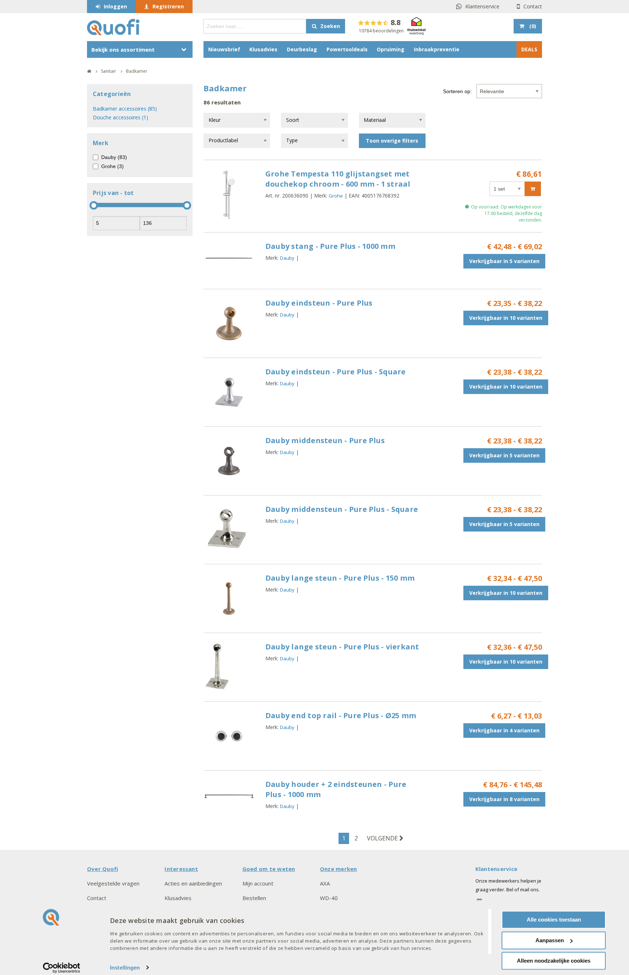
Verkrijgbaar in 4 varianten (504, 730)
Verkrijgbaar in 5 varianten (504, 261)
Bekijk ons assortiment (123, 49)
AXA (325, 883)
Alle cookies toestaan (554, 919)
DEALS (529, 49)
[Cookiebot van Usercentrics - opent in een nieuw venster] (62, 967)
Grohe (336, 195)
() (532, 26)
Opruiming (390, 49)
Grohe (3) (112, 166)
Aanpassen (549, 940)
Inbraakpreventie (436, 49)
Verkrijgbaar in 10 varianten (505, 317)
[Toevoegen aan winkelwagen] (533, 189)
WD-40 (329, 898)
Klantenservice (482, 6)
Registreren (168, 6)
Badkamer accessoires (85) (125, 108)
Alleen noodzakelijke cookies (553, 961)
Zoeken (330, 26)
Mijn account (257, 883)
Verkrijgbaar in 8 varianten (504, 799)
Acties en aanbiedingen (193, 883)
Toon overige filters (392, 140)
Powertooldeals (347, 49)
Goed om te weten (268, 868)
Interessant (181, 868)
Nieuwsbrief (224, 49)
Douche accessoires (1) (120, 117)
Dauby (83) (114, 157)
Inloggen (115, 6)
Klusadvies (263, 49)
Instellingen (125, 967)
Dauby (287, 258)
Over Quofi (102, 868)
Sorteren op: (457, 91)
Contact (532, 6)
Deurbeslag (302, 49)
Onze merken (338, 868)
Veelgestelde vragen (113, 883)
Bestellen (254, 898)
